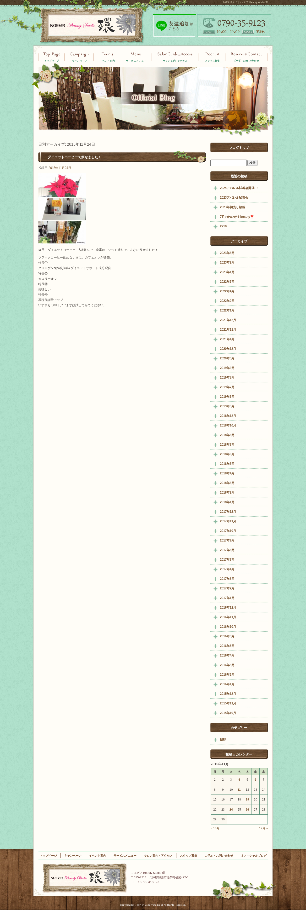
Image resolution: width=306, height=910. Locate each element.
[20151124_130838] (62, 242)
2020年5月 (227, 358)
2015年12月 (228, 694)
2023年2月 (227, 262)
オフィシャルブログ (254, 855)
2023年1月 (227, 272)
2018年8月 (227, 435)
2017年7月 (227, 559)
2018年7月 (227, 444)
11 (239, 789)
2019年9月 (227, 368)
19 (247, 799)
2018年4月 (227, 473)
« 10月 (215, 828)
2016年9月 (227, 636)
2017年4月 (227, 569)
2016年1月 (227, 684)
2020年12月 (228, 349)
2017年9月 (227, 540)
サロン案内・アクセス (175, 56)
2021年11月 (228, 329)
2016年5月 (227, 646)
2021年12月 (228, 320)
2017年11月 (228, 521)
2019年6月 (227, 396)
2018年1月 (227, 502)
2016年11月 (228, 617)
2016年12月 (228, 607)
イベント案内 (79, 56)
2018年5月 (227, 464)
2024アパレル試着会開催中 (239, 188)
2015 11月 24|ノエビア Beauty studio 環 (245, 2)
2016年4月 (227, 655)
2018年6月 (227, 454)
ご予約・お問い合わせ (247, 56)
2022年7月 (227, 281)
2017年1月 (227, 598)
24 (231, 809)
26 (247, 809)
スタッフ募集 (212, 56)
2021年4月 (227, 339)
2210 (223, 226)
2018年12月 (228, 416)
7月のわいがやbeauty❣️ (237, 217)
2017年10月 (228, 531)
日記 (223, 739)
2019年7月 (227, 387)
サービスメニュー (136, 56)
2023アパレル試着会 (234, 197)
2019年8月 (227, 377)
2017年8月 (227, 550)
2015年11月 (228, 703)
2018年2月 (227, 492)
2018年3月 (227, 483)
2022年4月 (227, 291)
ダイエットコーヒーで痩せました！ (74, 157)
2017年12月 (228, 511)
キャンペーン (107, 56)
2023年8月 (227, 253)
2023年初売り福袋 (232, 207)
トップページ (51, 56)
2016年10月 (228, 626)
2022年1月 (227, 310)
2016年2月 (227, 674)
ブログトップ (239, 148)
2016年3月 (227, 665)
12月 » (263, 828)
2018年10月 (228, 425)
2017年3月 (227, 579)
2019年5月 (227, 406)
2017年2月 (227, 588)
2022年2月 (227, 301)
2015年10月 (228, 713)
